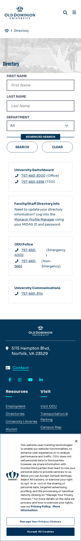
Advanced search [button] (40, 137)
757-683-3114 (32, 294)
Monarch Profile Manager (34, 219)
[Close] (76, 441)
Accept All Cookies (40, 531)
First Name (17, 76)
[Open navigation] (74, 12)
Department (18, 117)
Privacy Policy (41, 506)
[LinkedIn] (41, 380)
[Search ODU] (65, 12)
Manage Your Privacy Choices (40, 521)
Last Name (16, 97)
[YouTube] (30, 380)
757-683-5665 (25, 263)
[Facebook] (10, 380)
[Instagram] (19, 380)
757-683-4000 (25, 252)
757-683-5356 (32, 182)
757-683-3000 (33, 176)
